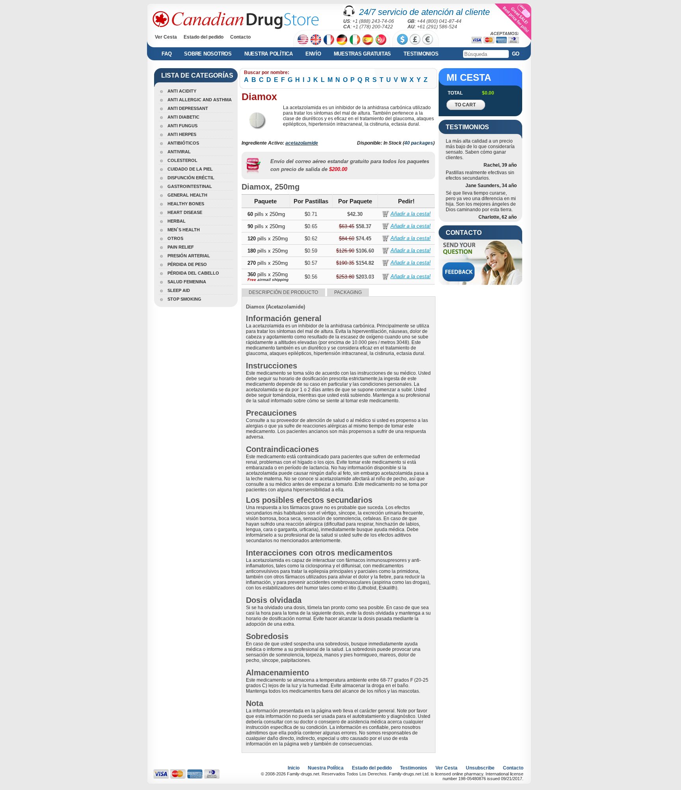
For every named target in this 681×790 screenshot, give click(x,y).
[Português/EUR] (381, 39)
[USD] (402, 39)
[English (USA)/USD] (303, 39)
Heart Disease (184, 212)
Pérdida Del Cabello (193, 273)
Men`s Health (183, 229)
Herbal (176, 221)
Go (516, 54)
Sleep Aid (178, 290)
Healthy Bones (185, 203)
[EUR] (427, 39)
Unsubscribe (480, 768)
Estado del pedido (203, 37)
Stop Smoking (184, 299)
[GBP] (415, 39)
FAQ (166, 54)
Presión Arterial (188, 255)
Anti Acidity (181, 91)
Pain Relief (180, 247)
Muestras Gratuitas (362, 54)
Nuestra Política (268, 54)
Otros (175, 238)
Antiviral (179, 151)
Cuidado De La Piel (190, 169)
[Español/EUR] (368, 39)
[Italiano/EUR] (355, 39)
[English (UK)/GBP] (316, 39)
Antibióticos (183, 143)
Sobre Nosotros (208, 54)
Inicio (294, 768)
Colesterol (182, 160)
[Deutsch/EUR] (342, 39)
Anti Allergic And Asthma (199, 99)
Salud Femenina (186, 281)
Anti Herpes (181, 134)
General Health (187, 195)
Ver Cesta (166, 37)
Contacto (240, 37)
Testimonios (421, 54)
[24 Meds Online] (236, 20)
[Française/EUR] (329, 39)
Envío (313, 54)
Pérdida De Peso (187, 264)
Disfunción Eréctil (190, 177)
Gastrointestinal (189, 186)
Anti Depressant (187, 108)
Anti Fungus (182, 125)
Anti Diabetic (183, 117)
